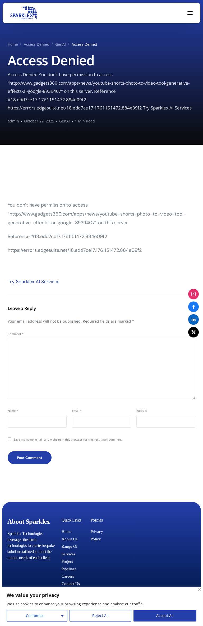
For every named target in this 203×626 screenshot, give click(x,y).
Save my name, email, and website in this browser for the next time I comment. (68, 439)
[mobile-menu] (186, 13)
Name (13, 411)
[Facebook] (193, 306)
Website (141, 411)
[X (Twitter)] (193, 332)
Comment (16, 334)
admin (13, 121)
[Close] (199, 589)
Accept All (165, 615)
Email (77, 411)
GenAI (64, 121)
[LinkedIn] (193, 319)
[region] (101, 606)
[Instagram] (193, 294)
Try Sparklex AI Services (33, 281)
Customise (35, 615)
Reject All (100, 615)
